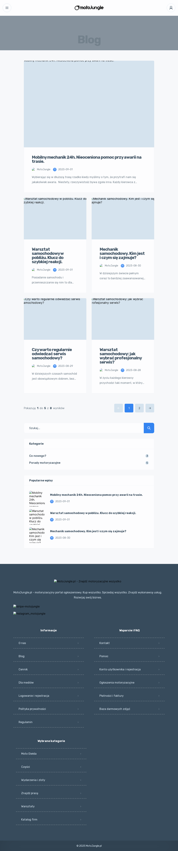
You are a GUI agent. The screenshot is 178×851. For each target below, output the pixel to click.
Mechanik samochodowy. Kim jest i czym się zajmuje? (88, 531)
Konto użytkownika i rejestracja (120, 669)
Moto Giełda (29, 753)
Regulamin (26, 722)
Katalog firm (29, 819)
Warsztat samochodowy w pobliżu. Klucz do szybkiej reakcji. (93, 513)
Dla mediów (26, 682)
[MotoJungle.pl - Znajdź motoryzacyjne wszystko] (89, 7)
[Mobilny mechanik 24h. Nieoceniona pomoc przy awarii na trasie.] (37, 499)
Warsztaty (28, 806)
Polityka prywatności (32, 709)
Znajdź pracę (29, 793)
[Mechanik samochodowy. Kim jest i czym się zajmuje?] (37, 535)
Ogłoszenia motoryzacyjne (116, 682)
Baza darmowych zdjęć (114, 709)
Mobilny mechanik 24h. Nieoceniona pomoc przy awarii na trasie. (96, 495)
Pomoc (103, 656)
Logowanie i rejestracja (34, 695)
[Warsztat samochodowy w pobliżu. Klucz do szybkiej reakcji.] (37, 517)
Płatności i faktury (111, 695)
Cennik (23, 669)
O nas (22, 643)
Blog (22, 656)
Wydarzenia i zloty (33, 780)
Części (25, 766)
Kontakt (104, 643)
